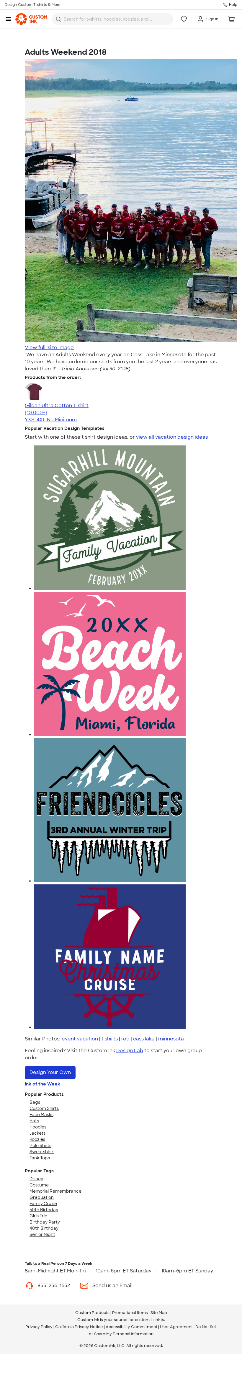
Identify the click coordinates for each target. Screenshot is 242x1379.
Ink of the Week (42, 1084)
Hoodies (38, 1127)
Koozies (37, 1139)
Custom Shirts (44, 1108)
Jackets (37, 1133)
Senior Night (42, 1234)
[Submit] (58, 19)
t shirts (110, 1039)
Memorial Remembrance (55, 1191)
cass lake (144, 1039)
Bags (35, 1102)
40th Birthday (44, 1228)
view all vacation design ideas (172, 437)
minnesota (171, 1039)
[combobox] (112, 19)
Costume (39, 1185)
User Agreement (176, 1326)
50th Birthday (44, 1209)
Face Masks (41, 1114)
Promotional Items (130, 1312)
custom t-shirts (149, 1319)
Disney (36, 1178)
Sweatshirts (42, 1151)
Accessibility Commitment (131, 1326)
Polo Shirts (40, 1145)
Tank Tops (40, 1158)
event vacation (80, 1039)
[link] (31, 19)
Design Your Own (50, 1072)
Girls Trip (39, 1216)
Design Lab (129, 1050)
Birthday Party (45, 1222)
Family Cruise (43, 1203)
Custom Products (92, 1312)
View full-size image (49, 347)
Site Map (159, 1312)
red (125, 1039)
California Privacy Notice (79, 1326)
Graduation (42, 1197)
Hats (34, 1120)
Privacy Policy (39, 1326)
